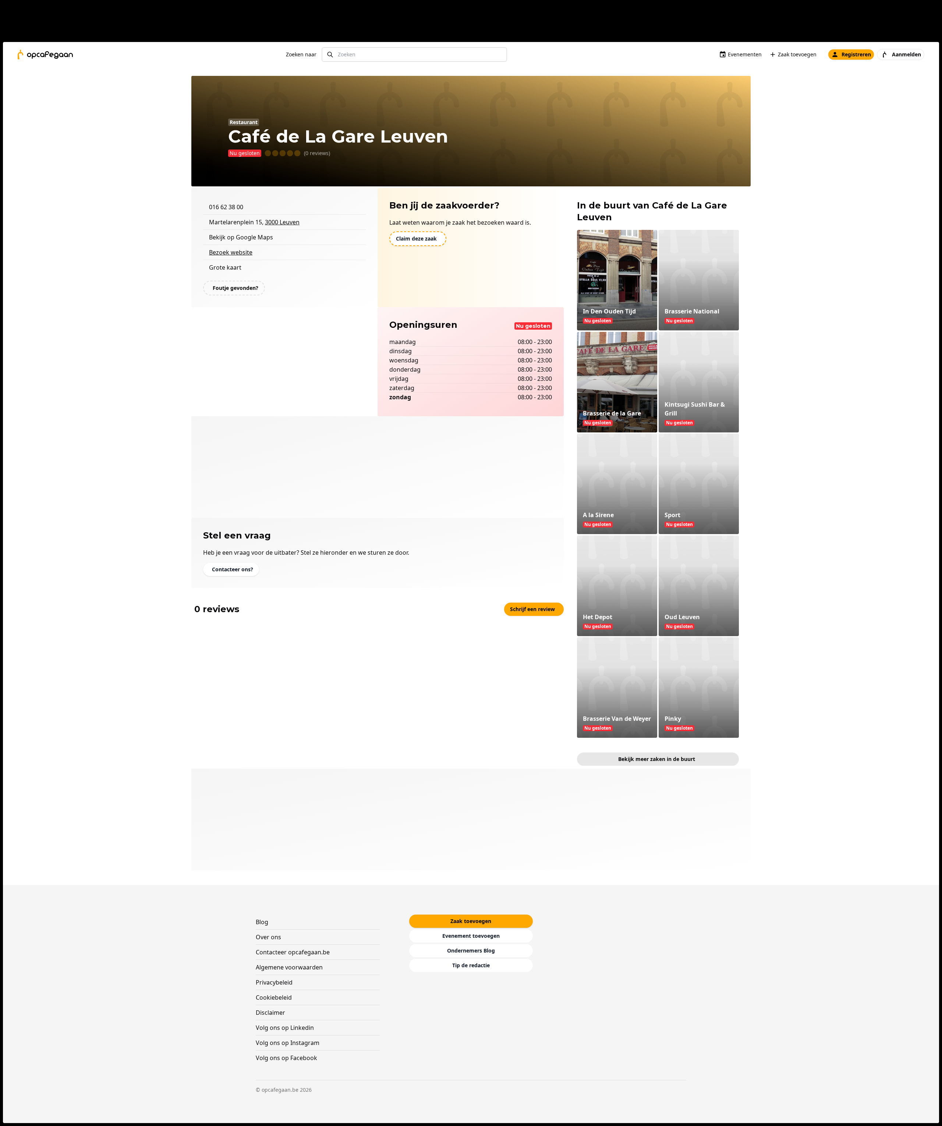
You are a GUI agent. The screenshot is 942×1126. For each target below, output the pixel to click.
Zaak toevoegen (797, 54)
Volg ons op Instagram (287, 1043)
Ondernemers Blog (471, 950)
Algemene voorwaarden (289, 967)
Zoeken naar (301, 54)
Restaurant (244, 122)
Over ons (268, 937)
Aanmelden (906, 54)
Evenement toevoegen (471, 935)
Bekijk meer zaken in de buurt (656, 758)
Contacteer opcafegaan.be (293, 952)
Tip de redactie (471, 965)
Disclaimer (270, 1013)
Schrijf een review (532, 609)
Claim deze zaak (416, 238)
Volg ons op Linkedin (285, 1028)
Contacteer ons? (232, 569)
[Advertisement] (474, 22)
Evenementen (745, 54)
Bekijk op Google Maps (241, 237)
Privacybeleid (274, 982)
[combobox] (414, 55)
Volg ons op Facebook (286, 1058)
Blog (262, 922)
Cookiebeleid (274, 997)
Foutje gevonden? (235, 287)
